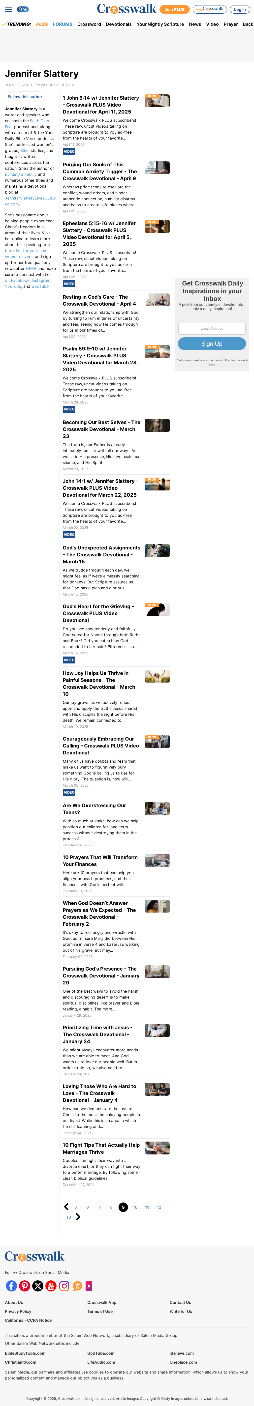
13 (68, 1217)
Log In (240, 9)
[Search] (23, 9)
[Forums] (77, 1285)
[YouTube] (51, 1285)
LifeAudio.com (101, 1362)
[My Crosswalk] (210, 9)
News (195, 24)
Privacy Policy (18, 1311)
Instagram (41, 280)
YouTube (13, 286)
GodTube (40, 286)
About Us (14, 1302)
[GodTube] (90, 1285)
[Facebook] (11, 1285)
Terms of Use (100, 1311)
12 (159, 1207)
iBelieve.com (182, 1353)
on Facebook (17, 280)
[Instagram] (64, 1285)
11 (147, 1207)
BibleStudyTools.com (25, 1353)
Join (175, 9)
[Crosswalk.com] (127, 9)
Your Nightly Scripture (160, 24)
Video (212, 24)
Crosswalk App (101, 1302)
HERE (31, 268)
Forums (62, 24)
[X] (37, 1285)
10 (135, 1207)
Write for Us (181, 1311)
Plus (42, 24)
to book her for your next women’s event (28, 250)
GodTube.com (100, 1353)
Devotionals (119, 24)
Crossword (89, 24)
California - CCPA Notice (28, 1320)
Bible (25, 150)
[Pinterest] (24, 1285)
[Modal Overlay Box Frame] (212, 324)
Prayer (231, 24)
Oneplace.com (183, 1362)
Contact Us (180, 1302)
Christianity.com (20, 1362)
